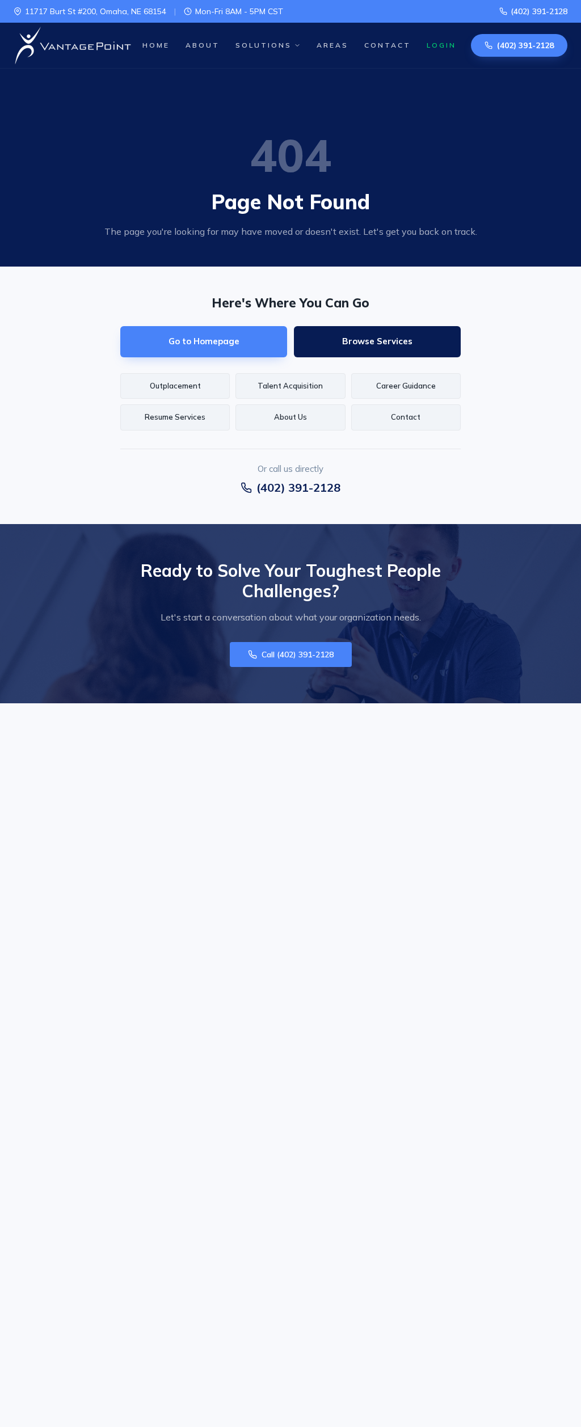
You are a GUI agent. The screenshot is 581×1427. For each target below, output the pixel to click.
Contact (387, 45)
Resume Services (175, 416)
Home (156, 45)
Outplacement (175, 385)
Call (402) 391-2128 (298, 654)
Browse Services (377, 341)
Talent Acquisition (290, 385)
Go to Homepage (204, 341)
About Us (290, 416)
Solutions (263, 45)
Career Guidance (406, 385)
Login (441, 45)
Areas (332, 45)
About (203, 45)
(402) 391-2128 (539, 11)
